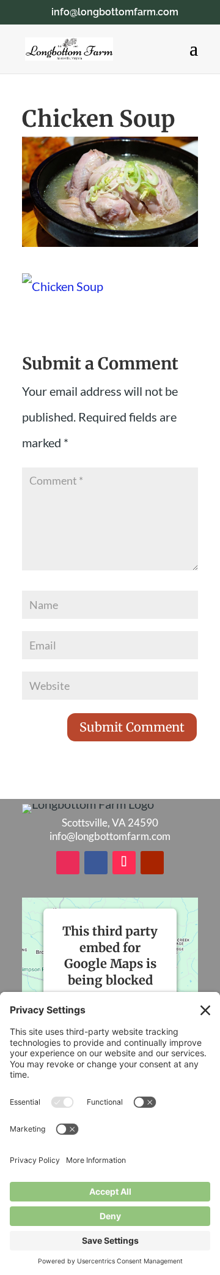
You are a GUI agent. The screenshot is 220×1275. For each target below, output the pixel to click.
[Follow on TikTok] (124, 862)
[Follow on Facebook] (96, 862)
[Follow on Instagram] (67, 862)
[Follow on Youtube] (152, 862)
